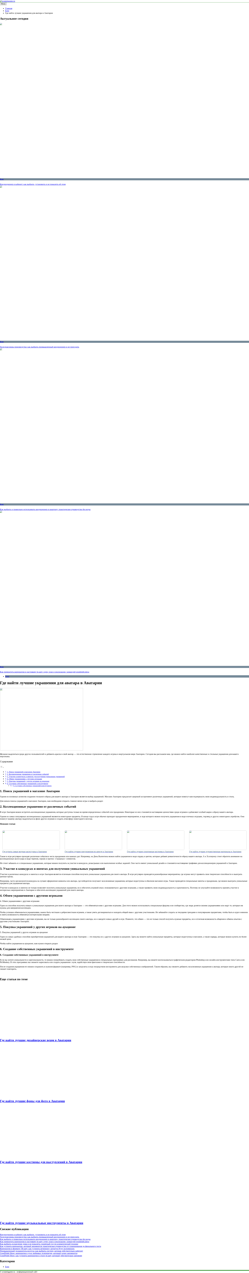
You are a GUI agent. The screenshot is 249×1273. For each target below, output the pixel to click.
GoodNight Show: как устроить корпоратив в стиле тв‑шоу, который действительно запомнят (41, 1256)
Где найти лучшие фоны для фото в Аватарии (32, 1101)
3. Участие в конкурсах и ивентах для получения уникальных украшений (36, 776)
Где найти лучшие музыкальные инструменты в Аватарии (41, 1223)
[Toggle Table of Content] (2, 767)
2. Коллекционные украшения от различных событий (28, 774)
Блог (2, 179)
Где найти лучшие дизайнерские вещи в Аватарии (35, 1040)
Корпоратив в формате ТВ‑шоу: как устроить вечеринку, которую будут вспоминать (37, 1249)
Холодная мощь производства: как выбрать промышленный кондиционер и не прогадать (39, 347)
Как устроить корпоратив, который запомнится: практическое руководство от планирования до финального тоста (50, 1246)
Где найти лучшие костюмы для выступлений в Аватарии (41, 1162)
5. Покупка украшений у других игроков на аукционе (28, 781)
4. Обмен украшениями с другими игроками (24, 779)
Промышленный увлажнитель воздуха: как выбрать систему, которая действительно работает (41, 1251)
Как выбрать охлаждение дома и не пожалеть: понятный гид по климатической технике (39, 1244)
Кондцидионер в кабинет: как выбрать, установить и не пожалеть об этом (33, 184)
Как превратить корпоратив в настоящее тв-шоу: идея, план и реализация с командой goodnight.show (44, 672)
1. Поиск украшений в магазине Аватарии (23, 772)
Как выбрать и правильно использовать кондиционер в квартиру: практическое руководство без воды (45, 509)
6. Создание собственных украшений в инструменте (27, 783)
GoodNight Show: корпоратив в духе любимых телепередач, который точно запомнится (38, 1253)
